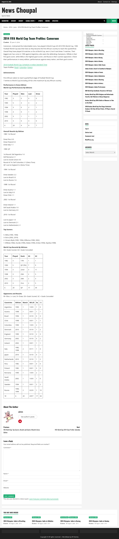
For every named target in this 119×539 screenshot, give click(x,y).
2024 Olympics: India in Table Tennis (95, 65)
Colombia (22, 67)
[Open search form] (104, 21)
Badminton (5, 21)
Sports (40, 21)
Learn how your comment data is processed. (44, 499)
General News (64, 517)
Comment (7, 448)
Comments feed (89, 136)
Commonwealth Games (94, 35)
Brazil (16, 67)
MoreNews (65, 537)
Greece (29, 67)
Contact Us (106, 2)
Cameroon (6, 34)
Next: (67, 428)
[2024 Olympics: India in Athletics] (45, 517)
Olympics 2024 (8, 517)
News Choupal (19, 10)
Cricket (13, 21)
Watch (114, 21)
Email (5, 481)
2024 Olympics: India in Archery (94, 83)
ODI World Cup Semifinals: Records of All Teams (98, 91)
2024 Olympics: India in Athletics (94, 54)
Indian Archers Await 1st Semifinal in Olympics (98, 69)
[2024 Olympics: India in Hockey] (102, 517)
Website (6, 488)
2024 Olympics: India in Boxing (94, 58)
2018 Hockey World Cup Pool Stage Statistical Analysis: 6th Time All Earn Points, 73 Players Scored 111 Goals (100, 108)
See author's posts (27, 417)
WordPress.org (89, 140)
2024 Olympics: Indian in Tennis (94, 72)
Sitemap (114, 2)
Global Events (30, 21)
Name (6, 474)
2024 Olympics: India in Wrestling (94, 50)
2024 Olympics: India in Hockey (94, 61)
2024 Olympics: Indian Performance (95, 87)
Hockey (21, 21)
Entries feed (88, 132)
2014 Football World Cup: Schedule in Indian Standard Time (25, 65)
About (100, 2)
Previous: (21, 430)
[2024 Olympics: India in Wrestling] (16, 517)
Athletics (55, 21)
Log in (87, 129)
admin (7, 42)
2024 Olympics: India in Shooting (94, 80)
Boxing (47, 21)
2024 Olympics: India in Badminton (95, 76)
